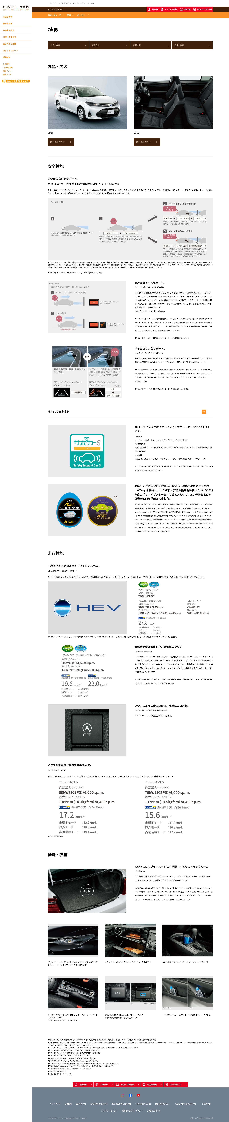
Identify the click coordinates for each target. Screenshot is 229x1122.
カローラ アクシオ (55, 9)
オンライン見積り (171, 9)
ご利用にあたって (153, 1111)
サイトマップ (55, 1104)
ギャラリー (82, 15)
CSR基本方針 (81, 1104)
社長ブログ (7, 74)
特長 (69, 15)
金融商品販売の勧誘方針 (121, 1104)
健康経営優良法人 (162, 1104)
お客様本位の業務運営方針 (185, 1104)
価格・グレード (54, 15)
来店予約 (187, 9)
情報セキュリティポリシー (132, 1111)
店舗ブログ (7, 71)
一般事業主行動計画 (143, 1104)
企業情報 (6, 64)
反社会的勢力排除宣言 (99, 1104)
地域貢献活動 (8, 67)
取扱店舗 (155, 9)
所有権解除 (206, 1104)
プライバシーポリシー (109, 1111)
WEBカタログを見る (204, 9)
